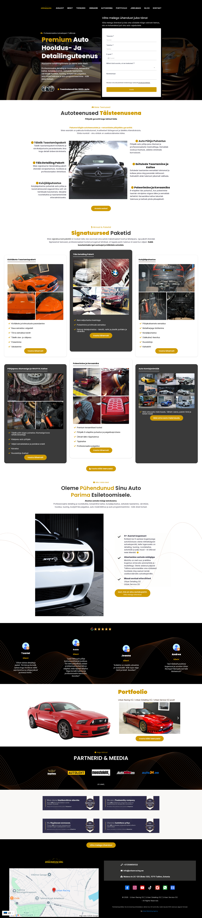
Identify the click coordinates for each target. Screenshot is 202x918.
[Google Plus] (157, 887)
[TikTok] (150, 887)
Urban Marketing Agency (150, 911)
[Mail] (172, 887)
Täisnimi (110, 36)
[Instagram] (135, 887)
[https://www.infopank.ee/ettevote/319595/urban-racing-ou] (71, 803)
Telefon (110, 45)
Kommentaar (111, 74)
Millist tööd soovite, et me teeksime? (120, 63)
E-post (109, 54)
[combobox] (131, 68)
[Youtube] (142, 887)
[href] (54, 892)
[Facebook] (127, 887)
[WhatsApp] (165, 887)
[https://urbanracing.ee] (46, 8)
